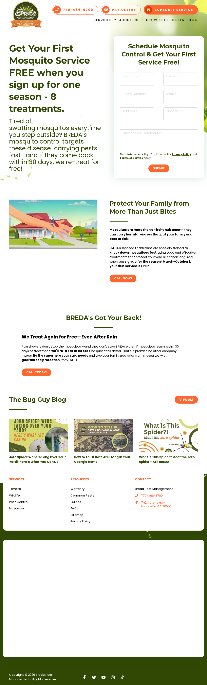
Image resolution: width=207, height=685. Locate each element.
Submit (159, 168)
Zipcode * (173, 111)
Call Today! (36, 372)
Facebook (84, 677)
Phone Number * (135, 94)
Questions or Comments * (142, 133)
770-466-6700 (152, 496)
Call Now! (123, 278)
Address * (130, 111)
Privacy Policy (181, 154)
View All (186, 400)
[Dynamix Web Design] (188, 675)
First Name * (132, 76)
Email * (171, 94)
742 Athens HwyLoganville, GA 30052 (156, 504)
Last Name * (175, 76)
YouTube (103, 677)
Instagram (113, 677)
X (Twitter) (94, 677)
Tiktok (122, 677)
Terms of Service (131, 158)
